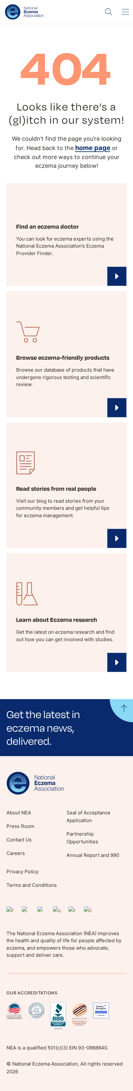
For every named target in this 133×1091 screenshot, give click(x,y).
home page (92, 148)
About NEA (18, 813)
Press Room (20, 826)
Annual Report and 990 (92, 855)
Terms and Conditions (31, 885)
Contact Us (19, 840)
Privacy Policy (22, 871)
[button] (66, 727)
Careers (15, 853)
